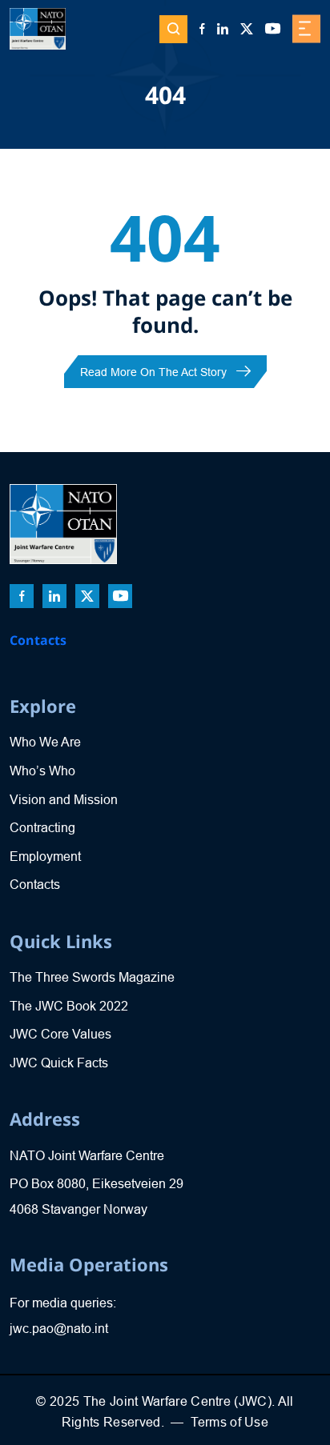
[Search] (173, 29)
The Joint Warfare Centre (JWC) (177, 1401)
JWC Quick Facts (59, 1063)
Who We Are (45, 742)
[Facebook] (202, 29)
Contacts (38, 640)
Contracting (42, 828)
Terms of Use (229, 1422)
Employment (45, 856)
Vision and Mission (64, 800)
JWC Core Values (60, 1034)
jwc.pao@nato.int (59, 1328)
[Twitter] (246, 29)
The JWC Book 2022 (69, 1006)
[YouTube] (272, 29)
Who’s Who (42, 771)
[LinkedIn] (222, 29)
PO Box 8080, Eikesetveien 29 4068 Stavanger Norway (96, 1196)
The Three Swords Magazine (92, 977)
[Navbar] (306, 29)
